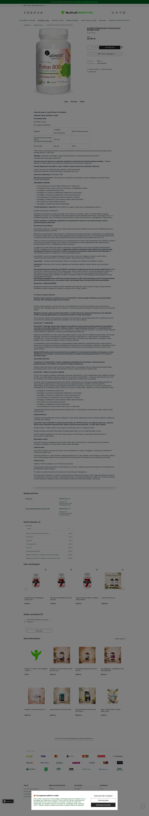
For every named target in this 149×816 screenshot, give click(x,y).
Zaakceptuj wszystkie (103, 805)
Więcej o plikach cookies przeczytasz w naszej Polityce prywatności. (61, 805)
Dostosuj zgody (103, 800)
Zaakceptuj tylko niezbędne (103, 796)
